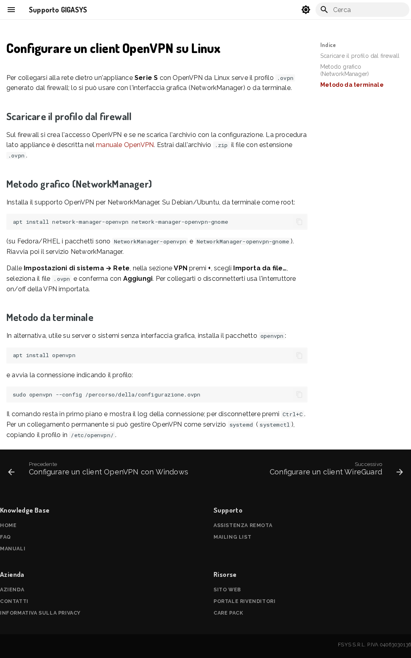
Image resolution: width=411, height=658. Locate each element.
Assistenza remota (243, 525)
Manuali (12, 549)
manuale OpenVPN (125, 145)
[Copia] (299, 222)
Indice (328, 44)
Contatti (14, 601)
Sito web (227, 589)
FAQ (5, 537)
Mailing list (232, 537)
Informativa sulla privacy (40, 613)
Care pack (228, 613)
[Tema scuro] (306, 10)
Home (8, 525)
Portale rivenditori (244, 601)
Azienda (12, 589)
